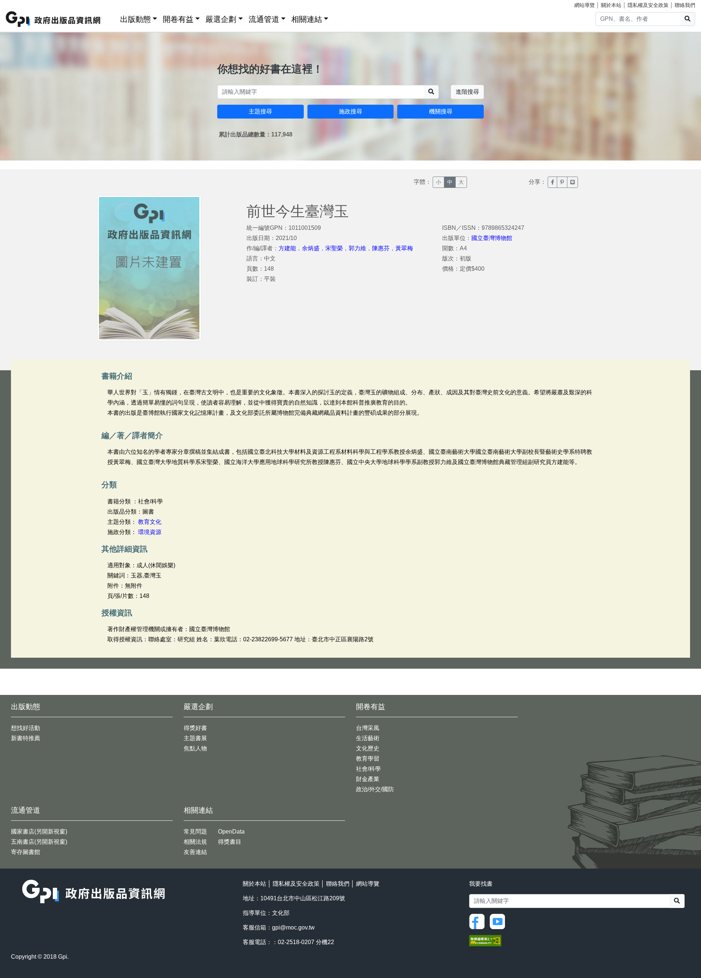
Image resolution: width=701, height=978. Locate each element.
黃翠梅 (404, 248)
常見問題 (195, 831)
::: (112, 18)
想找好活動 (25, 728)
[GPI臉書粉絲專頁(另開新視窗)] (478, 921)
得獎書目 (229, 842)
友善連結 (195, 852)
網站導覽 (584, 5)
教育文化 (149, 522)
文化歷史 (367, 748)
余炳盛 (310, 248)
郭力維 (357, 248)
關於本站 (611, 5)
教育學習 (367, 758)
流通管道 (264, 19)
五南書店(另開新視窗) (39, 842)
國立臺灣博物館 (491, 238)
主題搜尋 (260, 111)
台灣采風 (367, 728)
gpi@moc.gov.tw (293, 927)
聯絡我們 (685, 5)
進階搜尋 (467, 92)
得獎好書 (195, 728)
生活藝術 (367, 738)
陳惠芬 (381, 248)
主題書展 (195, 738)
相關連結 (306, 19)
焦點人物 (195, 748)
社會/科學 (368, 769)
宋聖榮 (334, 248)
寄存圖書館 (25, 852)
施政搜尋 (350, 111)
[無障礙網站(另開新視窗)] (485, 940)
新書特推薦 (25, 738)
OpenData (231, 831)
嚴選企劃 (221, 19)
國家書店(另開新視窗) (39, 831)
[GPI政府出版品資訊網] (53, 19)
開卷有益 (178, 19)
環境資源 (149, 532)
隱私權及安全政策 (648, 5)
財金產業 (367, 779)
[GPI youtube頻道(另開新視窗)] (499, 921)
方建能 (287, 248)
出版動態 (135, 19)
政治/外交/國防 (375, 789)
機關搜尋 (440, 111)
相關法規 (195, 842)
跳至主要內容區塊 (20, 4)
